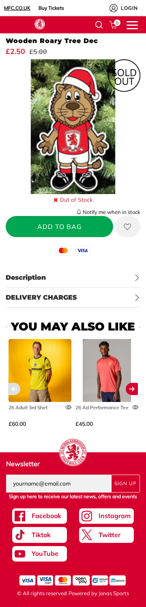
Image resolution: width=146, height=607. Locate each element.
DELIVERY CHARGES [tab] (41, 297)
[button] (99, 24)
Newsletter (23, 464)
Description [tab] (26, 277)
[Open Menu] (132, 24)
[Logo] (39, 23)
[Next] (132, 389)
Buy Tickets (51, 8)
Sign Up (125, 483)
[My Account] (114, 8)
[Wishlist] (127, 226)
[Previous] (14, 389)
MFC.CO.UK (17, 8)
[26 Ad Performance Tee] (106, 370)
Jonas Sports (114, 593)
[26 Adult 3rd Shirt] (40, 370)
